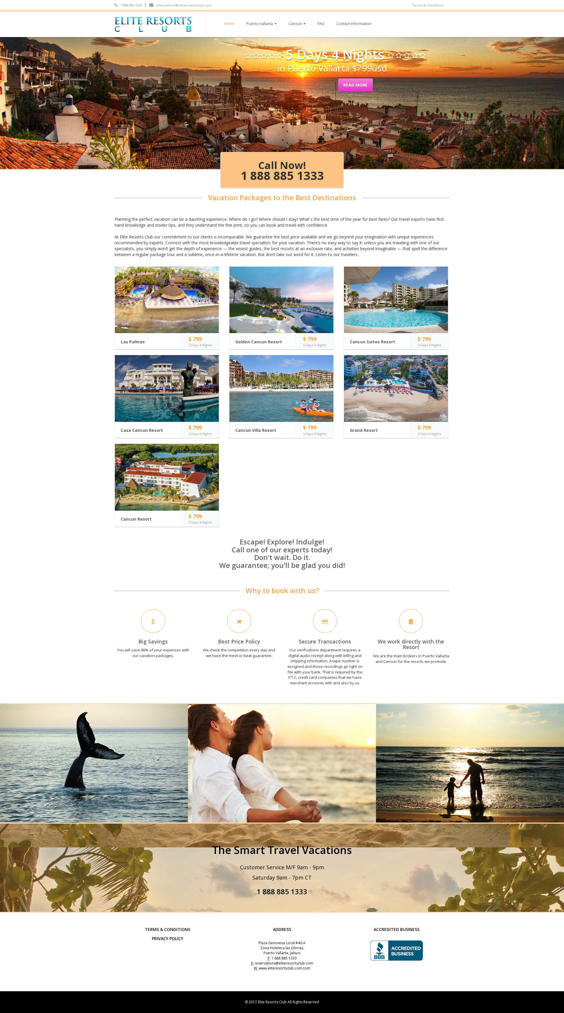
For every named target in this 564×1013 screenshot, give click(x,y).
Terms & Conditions (428, 5)
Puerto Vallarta (259, 23)
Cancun (295, 23)
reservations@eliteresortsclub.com (183, 5)
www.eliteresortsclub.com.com (284, 968)
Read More (355, 85)
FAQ (321, 23)
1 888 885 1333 (130, 5)
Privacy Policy (167, 938)
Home (229, 23)
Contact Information (354, 23)
